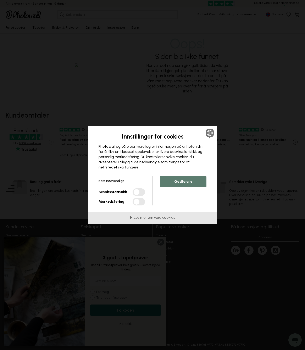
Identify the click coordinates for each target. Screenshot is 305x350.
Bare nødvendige (111, 181)
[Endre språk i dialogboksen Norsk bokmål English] (209, 133)
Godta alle (183, 181)
